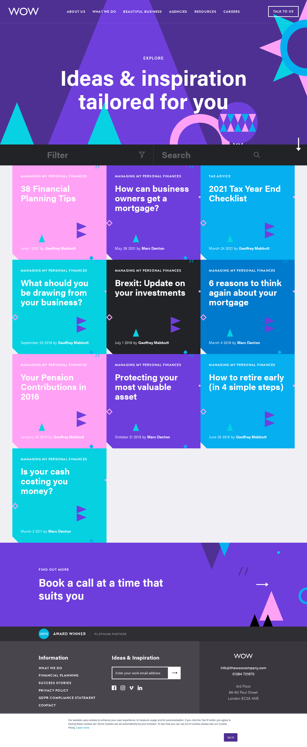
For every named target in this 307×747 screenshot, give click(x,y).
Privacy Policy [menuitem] (54, 690)
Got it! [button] (230, 737)
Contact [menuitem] (47, 705)
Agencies (178, 11)
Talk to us (283, 11)
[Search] (257, 155)
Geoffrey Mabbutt (60, 248)
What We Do (104, 11)
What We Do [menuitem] (50, 668)
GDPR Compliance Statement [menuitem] (67, 697)
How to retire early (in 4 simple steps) (246, 382)
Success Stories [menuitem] (55, 683)
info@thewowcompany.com (243, 667)
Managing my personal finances (54, 176)
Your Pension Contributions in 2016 (53, 386)
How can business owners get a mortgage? (152, 198)
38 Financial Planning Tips (48, 193)
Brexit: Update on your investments (150, 287)
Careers (231, 11)
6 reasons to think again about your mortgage (245, 292)
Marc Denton (153, 248)
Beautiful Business (142, 11)
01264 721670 (243, 673)
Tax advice (220, 176)
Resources (205, 11)
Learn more (82, 727)
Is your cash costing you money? (45, 480)
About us (76, 11)
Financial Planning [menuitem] (59, 675)
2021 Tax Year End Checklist (245, 193)
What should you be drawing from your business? (55, 292)
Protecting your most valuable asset (146, 386)
